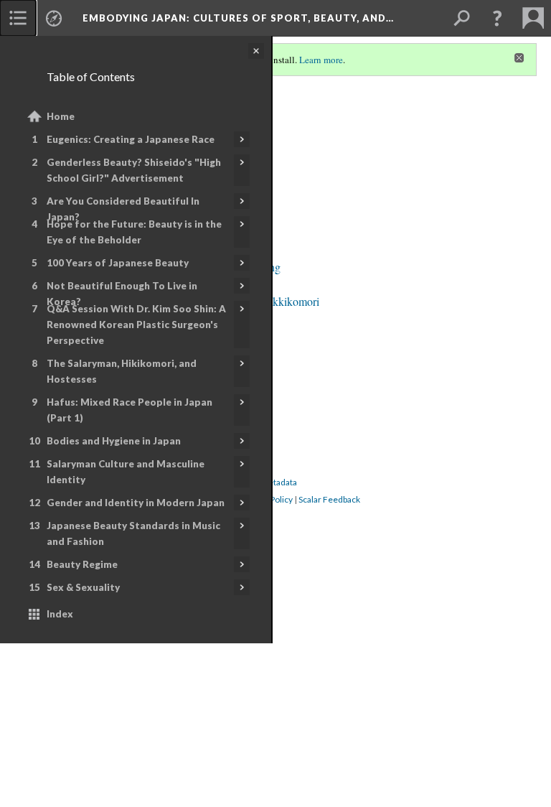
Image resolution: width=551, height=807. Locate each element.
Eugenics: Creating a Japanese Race (131, 139)
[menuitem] (18, 18)
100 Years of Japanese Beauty (118, 263)
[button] (497, 18)
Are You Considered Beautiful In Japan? (123, 209)
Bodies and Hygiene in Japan (114, 441)
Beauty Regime (82, 564)
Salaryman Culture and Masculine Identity (125, 471)
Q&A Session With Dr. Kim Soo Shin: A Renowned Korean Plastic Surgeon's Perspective (136, 324)
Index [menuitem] (60, 614)
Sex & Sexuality (83, 587)
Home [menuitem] (61, 116)
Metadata (278, 482)
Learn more (321, 59)
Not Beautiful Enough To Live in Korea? (122, 293)
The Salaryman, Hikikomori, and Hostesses (122, 371)
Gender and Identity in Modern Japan (136, 502)
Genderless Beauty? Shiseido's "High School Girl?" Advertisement (134, 170)
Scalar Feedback (329, 499)
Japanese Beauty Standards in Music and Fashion (133, 533)
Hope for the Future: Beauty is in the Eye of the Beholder (134, 232)
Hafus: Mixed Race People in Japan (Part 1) (129, 410)
